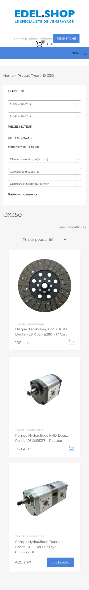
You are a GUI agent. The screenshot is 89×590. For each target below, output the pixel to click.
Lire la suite (60, 562)
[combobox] (44, 103)
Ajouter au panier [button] (71, 342)
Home (8, 75)
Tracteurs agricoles (29, 323)
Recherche (66, 38)
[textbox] (44, 104)
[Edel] (44, 22)
